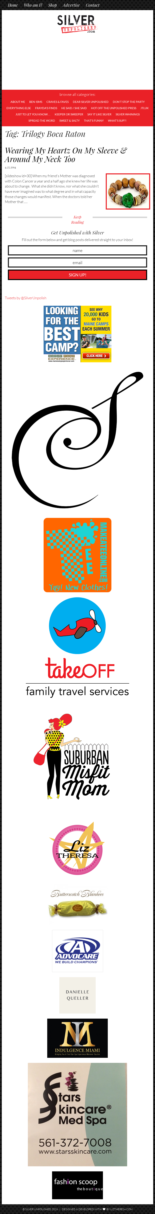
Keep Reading (77, 220)
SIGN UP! (77, 274)
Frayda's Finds (46, 108)
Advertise (71, 5)
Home (13, 5)
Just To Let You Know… (33, 114)
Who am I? (33, 5)
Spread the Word (41, 120)
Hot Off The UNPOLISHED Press (113, 108)
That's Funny (94, 120)
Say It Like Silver (99, 114)
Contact (92, 5)
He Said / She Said (74, 108)
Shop (52, 5)
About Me (17, 101)
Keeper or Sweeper (69, 114)
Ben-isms (35, 101)
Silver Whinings (128, 114)
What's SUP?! (117, 120)
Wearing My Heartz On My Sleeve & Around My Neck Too (66, 154)
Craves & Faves (57, 101)
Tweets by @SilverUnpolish (25, 298)
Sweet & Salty (69, 120)
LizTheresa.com (121, 1209)
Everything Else (18, 108)
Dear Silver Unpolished (91, 101)
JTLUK (144, 108)
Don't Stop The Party (129, 101)
